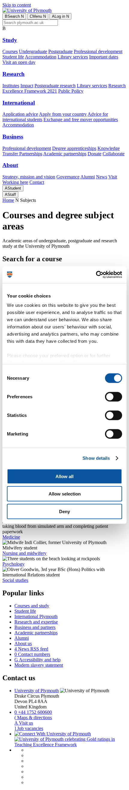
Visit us (23, 723)
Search (14, 16)
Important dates (103, 56)
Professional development (98, 51)
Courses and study (31, 605)
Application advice (20, 114)
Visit (112, 176)
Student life (13, 56)
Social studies (15, 580)
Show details (96, 458)
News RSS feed (31, 648)
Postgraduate (60, 51)
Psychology (13, 564)
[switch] (113, 396)
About (10, 165)
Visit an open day (18, 62)
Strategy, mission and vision (28, 176)
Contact (36, 182)
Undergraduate (33, 51)
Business (12, 136)
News (101, 176)
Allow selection (65, 493)
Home (8, 200)
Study (9, 40)
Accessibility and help (37, 659)
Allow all (65, 476)
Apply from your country (63, 114)
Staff (10, 194)
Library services (73, 56)
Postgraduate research (55, 85)
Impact (26, 85)
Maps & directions (33, 717)
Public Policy (70, 91)
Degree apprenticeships (74, 148)
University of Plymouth (36, 690)
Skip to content (16, 4)
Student (13, 188)
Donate (94, 153)
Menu (38, 16)
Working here (15, 182)
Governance (68, 176)
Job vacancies (28, 728)
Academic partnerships (64, 153)
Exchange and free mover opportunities (81, 119)
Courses (10, 51)
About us (23, 643)
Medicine (11, 537)
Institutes (10, 85)
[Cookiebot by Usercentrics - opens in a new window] (96, 275)
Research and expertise (36, 621)
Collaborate (113, 153)
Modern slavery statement (38, 665)
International (18, 103)
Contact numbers (32, 654)
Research (13, 74)
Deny (64, 511)
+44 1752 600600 (33, 712)
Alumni (87, 176)
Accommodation (40, 56)
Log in (60, 16)
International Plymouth (36, 616)
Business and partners (35, 627)
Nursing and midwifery (24, 553)
